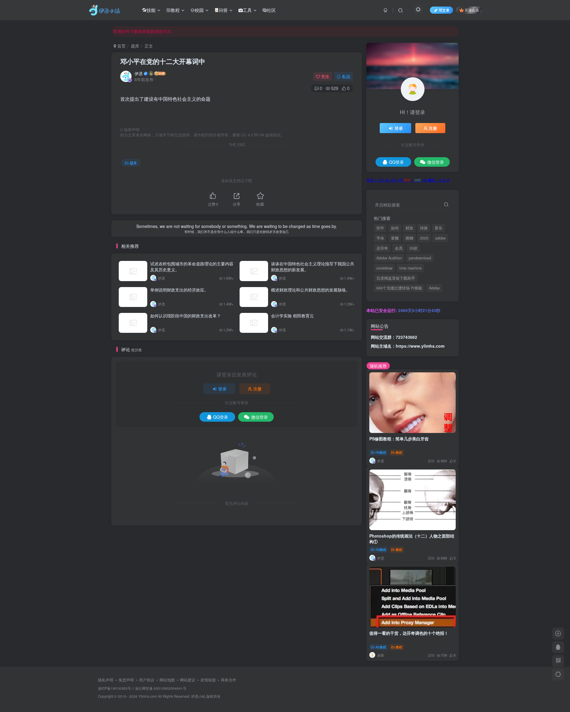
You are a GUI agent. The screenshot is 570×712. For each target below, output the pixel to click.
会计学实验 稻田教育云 (292, 316)
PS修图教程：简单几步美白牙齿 (399, 439)
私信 (346, 76)
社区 (271, 10)
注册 (257, 389)
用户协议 (146, 680)
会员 (399, 248)
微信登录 (259, 417)
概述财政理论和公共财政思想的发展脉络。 (310, 290)
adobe (440, 238)
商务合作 (228, 680)
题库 (135, 46)
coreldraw (384, 268)
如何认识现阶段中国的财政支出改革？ (185, 316)
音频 (395, 238)
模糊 (409, 238)
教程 (175, 10)
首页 (121, 46)
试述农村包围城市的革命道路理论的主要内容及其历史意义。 (191, 266)
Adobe (434, 288)
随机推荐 (378, 366)
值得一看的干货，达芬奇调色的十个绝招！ (408, 633)
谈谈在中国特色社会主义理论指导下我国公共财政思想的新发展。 (312, 266)
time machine (410, 268)
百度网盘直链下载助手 (395, 278)
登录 (222, 389)
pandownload (420, 258)
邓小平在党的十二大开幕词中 (162, 61)
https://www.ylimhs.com (420, 346)
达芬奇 (382, 248)
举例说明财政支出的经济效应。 (179, 290)
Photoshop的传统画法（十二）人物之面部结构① (411, 539)
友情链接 (208, 680)
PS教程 (381, 452)
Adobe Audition (389, 258)
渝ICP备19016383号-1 (116, 688)
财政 (409, 228)
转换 (424, 228)
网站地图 (167, 680)
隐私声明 (105, 680)
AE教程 (381, 647)
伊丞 (138, 73)
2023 (424, 238)
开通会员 (472, 9)
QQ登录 (220, 417)
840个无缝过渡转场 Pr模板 (399, 288)
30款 (413, 248)
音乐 (438, 228)
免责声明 (126, 680)
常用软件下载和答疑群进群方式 (142, 31)
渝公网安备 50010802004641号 (160, 688)
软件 (380, 228)
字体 (380, 238)
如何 (395, 228)
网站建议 (187, 680)
